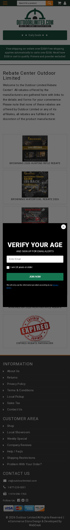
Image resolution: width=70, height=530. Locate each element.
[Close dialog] (63, 226)
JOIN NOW (35, 276)
